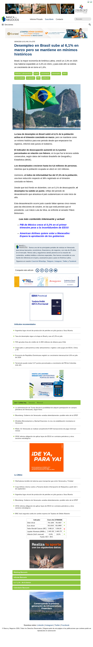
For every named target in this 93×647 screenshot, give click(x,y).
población (45, 78)
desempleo (56, 73)
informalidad (19, 78)
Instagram (58, 261)
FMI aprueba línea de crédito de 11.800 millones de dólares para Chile (40, 342)
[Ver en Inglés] (88, 2)
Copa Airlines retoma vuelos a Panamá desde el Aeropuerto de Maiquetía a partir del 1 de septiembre (46, 488)
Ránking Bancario (20, 572)
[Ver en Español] (91, 2)
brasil (36, 73)
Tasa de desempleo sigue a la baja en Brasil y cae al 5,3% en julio (38, 336)
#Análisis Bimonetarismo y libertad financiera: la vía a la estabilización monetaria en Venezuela (45, 422)
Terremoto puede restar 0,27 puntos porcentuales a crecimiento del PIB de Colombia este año (45, 364)
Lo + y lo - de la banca (22, 582)
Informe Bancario (20, 577)
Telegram (50, 261)
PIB (38, 78)
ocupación (30, 78)
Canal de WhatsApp (39, 261)
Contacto (59, 19)
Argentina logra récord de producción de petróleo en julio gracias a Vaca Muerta (44, 330)
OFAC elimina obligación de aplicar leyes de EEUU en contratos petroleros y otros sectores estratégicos (44, 437)
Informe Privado (36, 19)
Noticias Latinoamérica (23, 73)
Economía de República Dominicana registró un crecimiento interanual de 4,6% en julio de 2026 (46, 356)
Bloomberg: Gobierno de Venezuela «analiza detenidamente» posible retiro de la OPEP (46, 415)
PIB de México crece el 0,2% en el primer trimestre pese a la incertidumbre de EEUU (44, 226)
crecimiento (45, 73)
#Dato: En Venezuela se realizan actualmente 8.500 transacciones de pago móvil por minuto (45, 430)
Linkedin (40, 625)
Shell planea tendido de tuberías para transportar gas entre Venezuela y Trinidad (44, 481)
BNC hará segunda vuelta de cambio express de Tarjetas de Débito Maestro (42, 513)
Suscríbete (49, 19)
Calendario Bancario (21, 588)
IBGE (65, 73)
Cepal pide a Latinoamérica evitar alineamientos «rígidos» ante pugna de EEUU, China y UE (46, 349)
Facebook (72, 261)
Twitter (65, 261)
